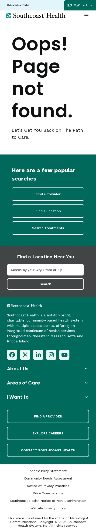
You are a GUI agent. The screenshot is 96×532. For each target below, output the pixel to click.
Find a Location (48, 211)
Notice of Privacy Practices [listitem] (48, 486)
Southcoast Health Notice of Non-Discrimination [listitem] (48, 500)
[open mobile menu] (86, 15)
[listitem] (12, 355)
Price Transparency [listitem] (48, 493)
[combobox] (45, 270)
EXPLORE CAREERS (48, 433)
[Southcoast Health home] (35, 15)
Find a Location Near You (45, 256)
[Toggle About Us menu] (48, 368)
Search (45, 284)
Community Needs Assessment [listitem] (48, 478)
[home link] (36, 305)
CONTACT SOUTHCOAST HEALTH (48, 450)
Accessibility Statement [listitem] (48, 471)
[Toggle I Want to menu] (48, 397)
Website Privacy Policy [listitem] (48, 508)
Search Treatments (48, 228)
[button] (80, 5)
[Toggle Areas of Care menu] (48, 382)
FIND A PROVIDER (48, 416)
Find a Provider (48, 194)
